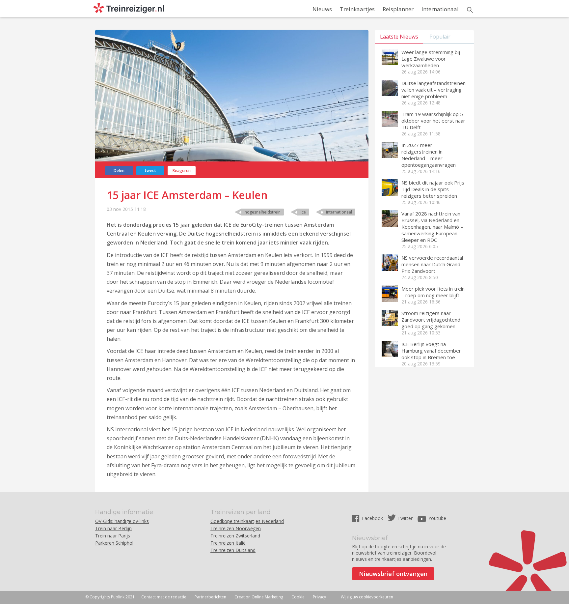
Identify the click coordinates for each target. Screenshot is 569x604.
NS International (127, 429)
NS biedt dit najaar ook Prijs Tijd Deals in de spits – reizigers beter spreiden (432, 189)
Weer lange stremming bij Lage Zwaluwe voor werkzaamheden (430, 59)
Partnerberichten (210, 597)
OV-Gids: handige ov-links (122, 521)
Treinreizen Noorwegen (235, 528)
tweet (150, 170)
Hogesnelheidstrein (263, 212)
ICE (303, 212)
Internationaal (440, 9)
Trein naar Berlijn (113, 528)
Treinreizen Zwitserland (235, 535)
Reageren (182, 170)
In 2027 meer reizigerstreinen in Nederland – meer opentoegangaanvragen (428, 155)
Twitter (405, 518)
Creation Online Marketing (258, 597)
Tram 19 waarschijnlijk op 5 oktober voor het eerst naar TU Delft (433, 120)
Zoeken (470, 9)
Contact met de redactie (163, 597)
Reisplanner (398, 9)
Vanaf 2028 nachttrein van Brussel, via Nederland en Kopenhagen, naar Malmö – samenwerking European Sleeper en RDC (432, 226)
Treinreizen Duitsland (233, 550)
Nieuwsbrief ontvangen (393, 574)
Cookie (298, 597)
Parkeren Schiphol (114, 543)
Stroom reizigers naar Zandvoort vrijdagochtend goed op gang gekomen (430, 320)
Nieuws (322, 9)
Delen (119, 170)
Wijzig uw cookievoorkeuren (367, 597)
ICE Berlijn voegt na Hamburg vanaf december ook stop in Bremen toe (431, 350)
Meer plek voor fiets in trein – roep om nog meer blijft (433, 292)
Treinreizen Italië (228, 543)
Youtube (437, 518)
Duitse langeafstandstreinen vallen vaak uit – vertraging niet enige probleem (433, 90)
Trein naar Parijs (112, 535)
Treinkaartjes (357, 9)
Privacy (319, 597)
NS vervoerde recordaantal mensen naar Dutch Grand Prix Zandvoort (432, 264)
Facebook (373, 518)
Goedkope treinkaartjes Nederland (247, 521)
